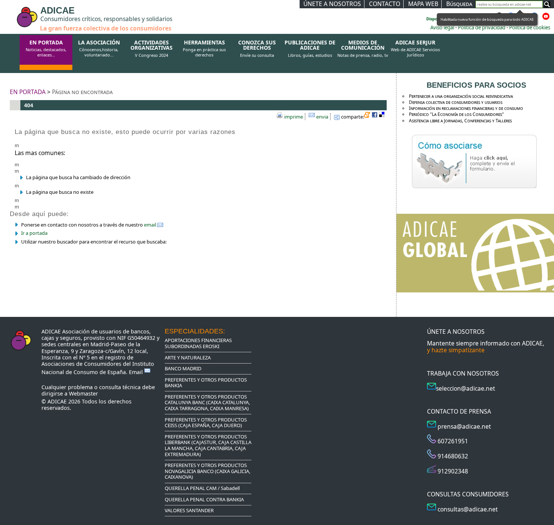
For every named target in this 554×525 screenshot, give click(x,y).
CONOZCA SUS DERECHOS (257, 49)
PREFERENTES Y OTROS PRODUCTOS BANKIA (206, 382)
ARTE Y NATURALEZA (188, 357)
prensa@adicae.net (464, 426)
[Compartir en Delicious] (383, 116)
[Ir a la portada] (12, 12)
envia (322, 116)
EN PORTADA (46, 48)
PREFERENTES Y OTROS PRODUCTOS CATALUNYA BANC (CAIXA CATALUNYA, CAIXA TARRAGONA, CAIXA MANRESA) (207, 402)
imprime (293, 116)
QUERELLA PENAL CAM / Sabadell (202, 488)
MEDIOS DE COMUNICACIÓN (362, 49)
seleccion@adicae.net (465, 388)
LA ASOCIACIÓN (99, 48)
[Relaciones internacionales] (475, 289)
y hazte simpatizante (456, 350)
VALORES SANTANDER (189, 510)
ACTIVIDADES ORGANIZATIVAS (151, 49)
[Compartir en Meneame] (368, 116)
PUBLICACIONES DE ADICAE (310, 49)
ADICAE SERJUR (415, 48)
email (150, 224)
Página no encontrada (82, 92)
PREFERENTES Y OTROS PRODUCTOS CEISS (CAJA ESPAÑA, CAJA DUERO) (206, 422)
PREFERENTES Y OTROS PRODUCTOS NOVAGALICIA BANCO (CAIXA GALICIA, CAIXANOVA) (207, 471)
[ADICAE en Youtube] (546, 18)
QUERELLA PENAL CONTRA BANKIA (204, 499)
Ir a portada (34, 233)
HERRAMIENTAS (204, 48)
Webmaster (83, 393)
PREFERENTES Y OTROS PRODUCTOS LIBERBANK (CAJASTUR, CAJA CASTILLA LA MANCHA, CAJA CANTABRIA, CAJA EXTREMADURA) (208, 445)
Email (136, 372)
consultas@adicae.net (468, 509)
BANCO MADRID (183, 368)
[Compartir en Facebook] (375, 116)
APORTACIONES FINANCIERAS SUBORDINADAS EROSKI (198, 343)
